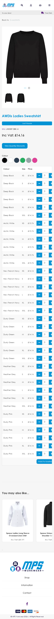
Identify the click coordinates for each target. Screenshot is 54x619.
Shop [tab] (27, 577)
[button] (27, 577)
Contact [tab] (27, 592)
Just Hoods (27, 123)
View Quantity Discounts (15, 146)
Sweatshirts (15, 20)
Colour (5, 156)
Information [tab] (27, 585)
